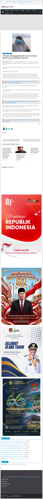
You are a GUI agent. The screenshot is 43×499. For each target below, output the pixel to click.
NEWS (11, 53)
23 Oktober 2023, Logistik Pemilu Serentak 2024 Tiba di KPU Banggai (34, 150)
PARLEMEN (23, 10)
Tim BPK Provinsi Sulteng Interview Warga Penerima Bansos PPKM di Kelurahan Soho (11, 140)
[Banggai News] (2, 12)
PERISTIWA (7, 10)
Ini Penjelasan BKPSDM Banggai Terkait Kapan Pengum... (12, 446)
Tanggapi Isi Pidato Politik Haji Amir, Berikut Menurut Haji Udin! (21, 157)
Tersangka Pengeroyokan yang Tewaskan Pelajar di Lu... (12, 450)
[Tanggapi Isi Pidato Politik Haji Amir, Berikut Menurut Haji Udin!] (21, 147)
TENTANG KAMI (4, 485)
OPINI (11, 13)
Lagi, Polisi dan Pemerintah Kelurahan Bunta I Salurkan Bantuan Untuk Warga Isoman (31, 140)
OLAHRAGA (7, 13)
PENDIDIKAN (34, 10)
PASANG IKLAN (4, 481)
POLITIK (16, 10)
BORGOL (11, 10)
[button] (18, 10)
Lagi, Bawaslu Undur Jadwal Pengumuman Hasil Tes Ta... (12, 445)
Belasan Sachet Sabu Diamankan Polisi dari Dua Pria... (11, 458)
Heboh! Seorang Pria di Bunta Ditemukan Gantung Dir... (12, 454)
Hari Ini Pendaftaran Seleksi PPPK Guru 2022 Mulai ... (11, 448)
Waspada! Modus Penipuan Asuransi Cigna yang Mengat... (12, 441)
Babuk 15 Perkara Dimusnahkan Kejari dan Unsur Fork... (12, 456)
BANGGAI (4, 53)
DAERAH (27, 10)
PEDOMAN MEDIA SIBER (5, 483)
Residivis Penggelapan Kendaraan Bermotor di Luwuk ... (12, 452)
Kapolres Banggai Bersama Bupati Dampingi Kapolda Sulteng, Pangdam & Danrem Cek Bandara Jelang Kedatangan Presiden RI (7, 153)
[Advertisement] (21, 22)
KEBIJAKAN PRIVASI (4, 479)
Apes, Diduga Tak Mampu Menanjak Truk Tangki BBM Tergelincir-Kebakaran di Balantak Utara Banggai (25, 2)
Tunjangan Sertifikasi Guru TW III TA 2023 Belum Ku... (12, 443)
